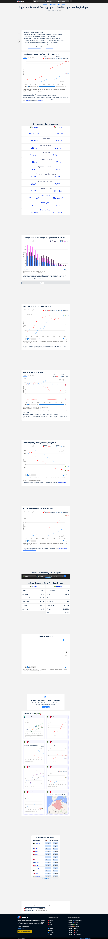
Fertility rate (45, 203)
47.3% (33, 176)
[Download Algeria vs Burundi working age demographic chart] (33, 310)
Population (46, 131)
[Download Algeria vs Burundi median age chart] (33, 57)
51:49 (33, 191)
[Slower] (32, 86)
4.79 (58, 205)
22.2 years (57, 155)
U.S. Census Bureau (29, 908)
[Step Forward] (30, 667)
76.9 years (33, 212)
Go (65, 576)
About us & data (21, 928)
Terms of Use (82, 938)
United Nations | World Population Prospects (35, 906)
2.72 (34, 205)
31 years (33, 155)
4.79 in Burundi (49, 47)
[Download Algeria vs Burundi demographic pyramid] (33, 241)
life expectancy (40, 100)
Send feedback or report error (24, 931)
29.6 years (33, 140)
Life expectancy (45, 210)
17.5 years (57, 140)
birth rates (28, 100)
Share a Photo (46, 707)
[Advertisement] (35, 20)
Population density (45, 195)
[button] (19, 34)
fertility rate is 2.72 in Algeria (34, 47)
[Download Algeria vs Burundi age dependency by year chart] (33, 375)
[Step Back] (26, 86)
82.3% (57, 176)
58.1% (33, 169)
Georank (59, 10)
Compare (48, 843)
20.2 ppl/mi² (34, 198)
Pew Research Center (29, 910)
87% (58, 169)
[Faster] (35, 86)
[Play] (28, 86)
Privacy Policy (88, 938)
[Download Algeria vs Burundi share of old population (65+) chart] (33, 512)
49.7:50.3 (58, 191)
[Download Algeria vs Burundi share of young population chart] (33, 446)
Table (29, 57)
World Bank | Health (29, 905)
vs (75, 920)
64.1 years (57, 212)
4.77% (57, 184)
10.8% (33, 184)
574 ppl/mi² (58, 198)
